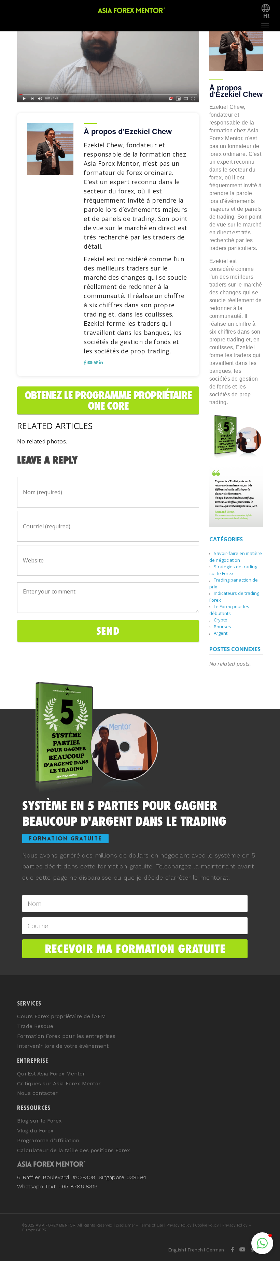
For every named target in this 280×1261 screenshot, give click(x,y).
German (215, 1249)
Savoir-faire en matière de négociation (235, 556)
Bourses (222, 627)
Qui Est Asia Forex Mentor (51, 1073)
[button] (262, 1243)
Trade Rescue (35, 1026)
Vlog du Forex (35, 1130)
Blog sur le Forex (39, 1120)
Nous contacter (37, 1093)
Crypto (220, 620)
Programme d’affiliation (48, 1140)
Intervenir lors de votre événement (63, 1046)
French (195, 1249)
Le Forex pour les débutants (229, 609)
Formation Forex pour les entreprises (66, 1036)
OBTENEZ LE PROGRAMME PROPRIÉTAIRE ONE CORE (108, 400)
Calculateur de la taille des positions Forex (73, 1150)
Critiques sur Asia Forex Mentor (59, 1083)
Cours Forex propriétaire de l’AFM (61, 1016)
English (176, 1249)
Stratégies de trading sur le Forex (233, 569)
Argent (220, 633)
